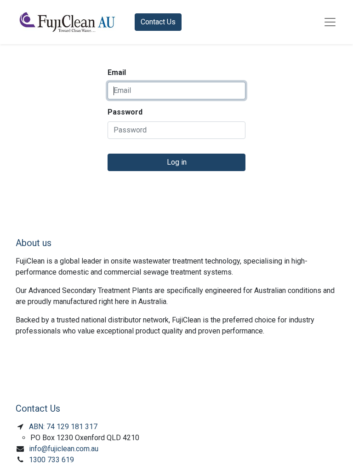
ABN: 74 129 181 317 (63, 426)
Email (117, 72)
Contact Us (158, 21)
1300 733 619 (51, 459)
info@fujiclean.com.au (63, 448)
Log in (177, 162)
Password (125, 112)
